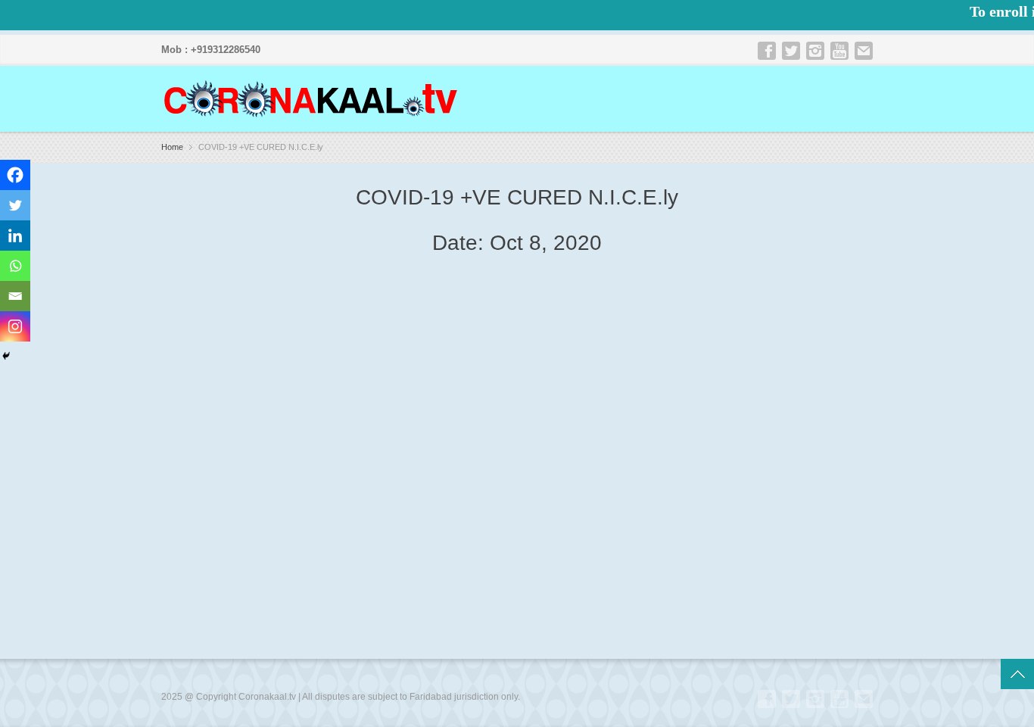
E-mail (864, 51)
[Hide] (6, 356)
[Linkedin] (15, 235)
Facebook (767, 51)
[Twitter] (15, 205)
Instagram (815, 51)
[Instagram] (15, 326)
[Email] (15, 296)
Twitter (791, 51)
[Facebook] (15, 175)
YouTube (839, 51)
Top (1017, 674)
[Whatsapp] (15, 266)
